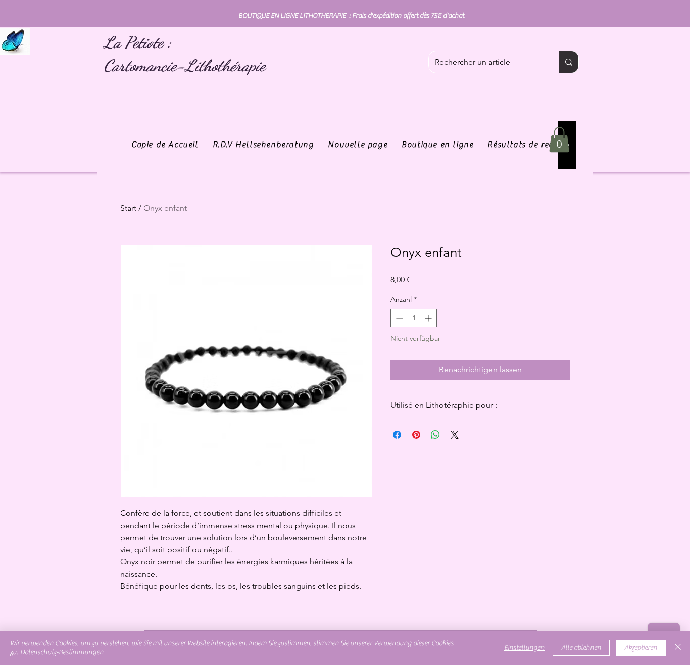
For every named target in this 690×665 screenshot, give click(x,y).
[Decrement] (398, 318)
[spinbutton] (414, 318)
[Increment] (429, 318)
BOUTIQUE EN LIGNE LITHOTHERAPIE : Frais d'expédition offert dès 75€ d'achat (351, 16)
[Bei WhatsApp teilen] (435, 435)
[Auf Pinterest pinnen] (416, 435)
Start (128, 208)
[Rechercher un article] (568, 62)
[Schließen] (678, 648)
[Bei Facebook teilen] (397, 435)
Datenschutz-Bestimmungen (62, 652)
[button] (559, 139)
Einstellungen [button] (524, 648)
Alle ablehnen (581, 648)
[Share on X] (455, 435)
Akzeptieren (640, 648)
